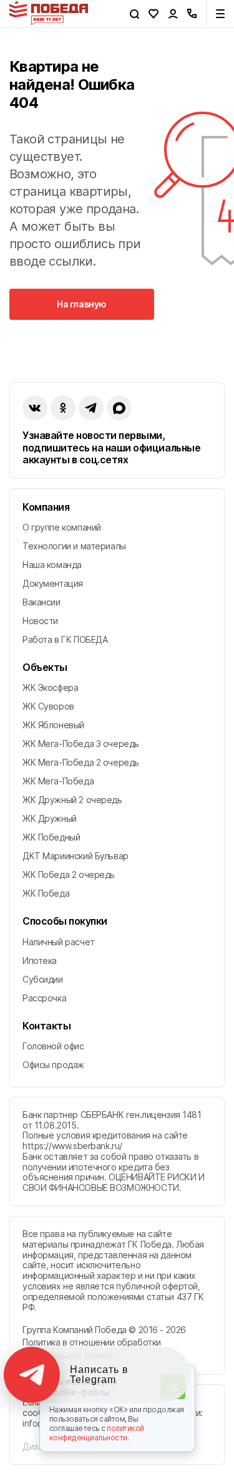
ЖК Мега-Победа (58, 781)
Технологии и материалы (74, 546)
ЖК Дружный (49, 818)
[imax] (119, 407)
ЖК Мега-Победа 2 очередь (80, 762)
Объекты (44, 667)
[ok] (63, 407)
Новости (40, 620)
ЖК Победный (51, 837)
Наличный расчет (58, 942)
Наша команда (52, 564)
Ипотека (39, 960)
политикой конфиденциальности (97, 1432)
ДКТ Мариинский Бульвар (75, 855)
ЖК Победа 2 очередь (68, 874)
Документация (52, 583)
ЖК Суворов (48, 706)
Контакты (46, 1026)
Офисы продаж (53, 1064)
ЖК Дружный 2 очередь (72, 799)
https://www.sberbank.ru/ (72, 1145)
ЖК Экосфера (50, 687)
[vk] (34, 407)
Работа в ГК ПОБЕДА (64, 639)
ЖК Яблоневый (53, 725)
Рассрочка (44, 998)
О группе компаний (61, 527)
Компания (45, 507)
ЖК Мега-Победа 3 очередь (80, 743)
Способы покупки (64, 921)
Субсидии (42, 979)
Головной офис (53, 1046)
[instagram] (91, 407)
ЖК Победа (45, 893)
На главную (82, 304)
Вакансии (41, 602)
